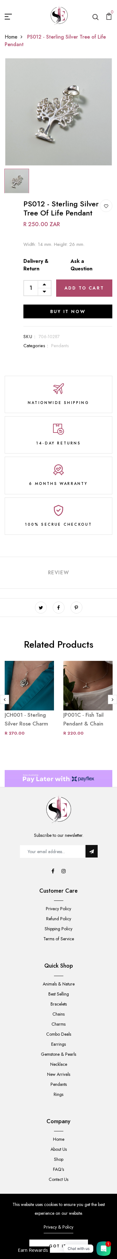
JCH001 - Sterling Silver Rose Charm (26, 719)
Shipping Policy (58, 929)
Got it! (58, 1246)
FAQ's (58, 1169)
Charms (58, 1024)
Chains (58, 1014)
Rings (58, 1094)
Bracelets (59, 1004)
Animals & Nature (59, 984)
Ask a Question (81, 265)
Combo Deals (58, 1034)
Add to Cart (84, 288)
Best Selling (58, 994)
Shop (58, 1159)
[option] (58, 112)
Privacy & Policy (58, 1227)
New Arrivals (58, 1074)
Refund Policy (58, 919)
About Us (59, 1149)
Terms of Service (58, 939)
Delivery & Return (35, 265)
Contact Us (58, 1179)
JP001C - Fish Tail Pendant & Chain (83, 719)
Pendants (60, 345)
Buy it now (68, 311)
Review (58, 572)
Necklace (58, 1064)
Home (11, 36)
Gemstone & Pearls (58, 1054)
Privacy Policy (58, 909)
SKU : (29, 336)
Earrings (58, 1044)
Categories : (35, 345)
